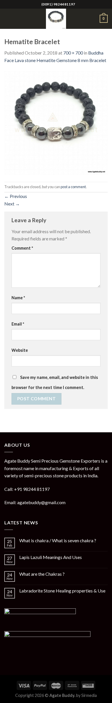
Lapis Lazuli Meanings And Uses (50, 557)
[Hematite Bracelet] (56, 122)
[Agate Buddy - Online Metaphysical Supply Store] (56, 19)
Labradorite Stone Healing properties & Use (62, 590)
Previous (15, 196)
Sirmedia (89, 695)
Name (18, 297)
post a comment (73, 186)
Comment (22, 248)
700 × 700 (73, 52)
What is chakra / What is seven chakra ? (57, 540)
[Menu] (7, 19)
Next (12, 203)
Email (17, 323)
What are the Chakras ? (42, 574)
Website (19, 350)
